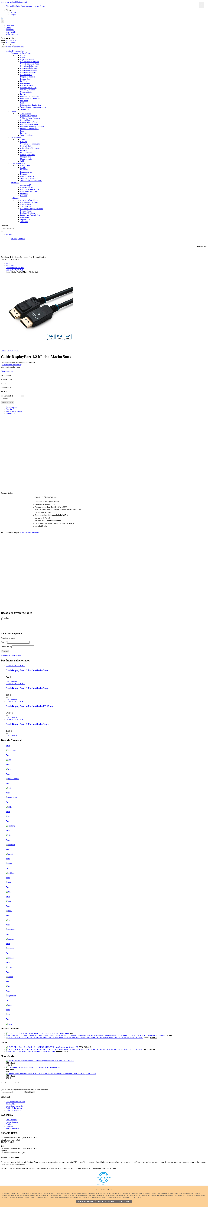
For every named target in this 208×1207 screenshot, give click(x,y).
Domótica (24, 170)
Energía (13, 111)
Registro (14, 14)
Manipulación (25, 157)
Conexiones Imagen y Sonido (31, 209)
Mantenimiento (26, 159)
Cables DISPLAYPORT (10, 351)
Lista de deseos (7, 371)
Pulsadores (24, 101)
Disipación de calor (27, 77)
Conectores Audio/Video (29, 64)
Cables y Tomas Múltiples (30, 118)
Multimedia (15, 198)
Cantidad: (7, 396)
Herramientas (16, 137)
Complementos (11, 407)
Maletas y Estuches (27, 155)
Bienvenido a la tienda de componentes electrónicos (25, 6)
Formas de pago (12, 1122)
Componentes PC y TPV (29, 189)
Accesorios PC (26, 185)
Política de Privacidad (14, 1108)
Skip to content (21, 2)
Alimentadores (25, 114)
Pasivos (23, 94)
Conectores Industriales (29, 66)
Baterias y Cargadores (28, 116)
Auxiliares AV (25, 207)
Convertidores (25, 120)
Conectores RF (26, 75)
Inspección (24, 150)
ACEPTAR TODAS (86, 1202)
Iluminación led (26, 172)
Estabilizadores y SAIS (29, 124)
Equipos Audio (26, 211)
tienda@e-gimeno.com (15, 47)
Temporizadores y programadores (33, 107)
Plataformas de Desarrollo (30, 98)
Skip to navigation (8, 2)
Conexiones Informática (29, 191)
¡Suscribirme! (29, 1092)
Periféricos (24, 194)
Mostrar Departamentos (15, 51)
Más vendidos (11, 32)
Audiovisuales (25, 204)
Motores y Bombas (27, 90)
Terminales (24, 109)
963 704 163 (11, 40)
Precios (8, 1124)
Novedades (10, 30)
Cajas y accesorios (27, 59)
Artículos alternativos (14, 411)
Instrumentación (26, 152)
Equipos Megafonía (27, 213)
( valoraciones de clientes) (11, 365)
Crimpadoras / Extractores (30, 148)
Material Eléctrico (27, 176)
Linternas (23, 174)
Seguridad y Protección (29, 178)
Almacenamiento (26, 187)
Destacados (10, 25)
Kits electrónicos (26, 85)
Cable (22, 57)
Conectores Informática (29, 68)
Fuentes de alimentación (29, 129)
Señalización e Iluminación (30, 105)
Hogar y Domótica (18, 163)
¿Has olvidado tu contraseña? (12, 655)
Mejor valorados (12, 34)
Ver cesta (14, 239)
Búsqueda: (5, 226)
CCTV (23, 168)
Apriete (23, 139)
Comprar (21, 239)
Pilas (22, 131)
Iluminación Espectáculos (30, 215)
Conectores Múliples (28, 72)
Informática (15, 183)
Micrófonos (24, 217)
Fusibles (23, 81)
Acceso (13, 12)
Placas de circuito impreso (30, 96)
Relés (22, 103)
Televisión (24, 222)
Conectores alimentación (29, 62)
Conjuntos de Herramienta (30, 144)
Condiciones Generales (14, 1106)
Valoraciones (11, 413)
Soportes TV (25, 219)
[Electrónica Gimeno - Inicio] (2, 19)
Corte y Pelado (26, 146)
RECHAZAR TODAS (105, 1202)
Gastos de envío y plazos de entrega (12, 1127)
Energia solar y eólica (28, 122)
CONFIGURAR (124, 1202)
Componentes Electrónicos (21, 53)
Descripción (10, 409)
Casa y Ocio (25, 165)
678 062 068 (10, 42)
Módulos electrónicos (28, 88)
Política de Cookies (13, 1110)
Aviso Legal (10, 1104)
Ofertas (8, 28)
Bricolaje (23, 142)
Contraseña (6, 647)
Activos (23, 55)
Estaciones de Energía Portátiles (32, 127)
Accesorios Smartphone (29, 200)
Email (4, 642)
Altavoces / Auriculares (29, 202)
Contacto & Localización (15, 1102)
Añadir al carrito (7, 403)
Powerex (23, 133)
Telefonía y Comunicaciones (31, 181)
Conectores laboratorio (28, 70)
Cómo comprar (11, 1120)
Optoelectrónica (26, 92)
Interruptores (25, 83)
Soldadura (24, 161)
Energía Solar (25, 79)
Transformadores (26, 135)
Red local (23, 196)
